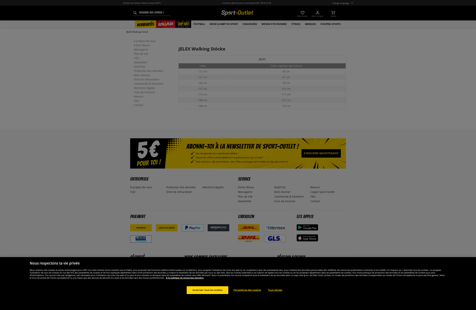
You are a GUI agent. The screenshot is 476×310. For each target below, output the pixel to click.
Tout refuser (275, 290)
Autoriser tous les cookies (207, 290)
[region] (238, 283)
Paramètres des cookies (247, 290)
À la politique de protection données (184, 277)
